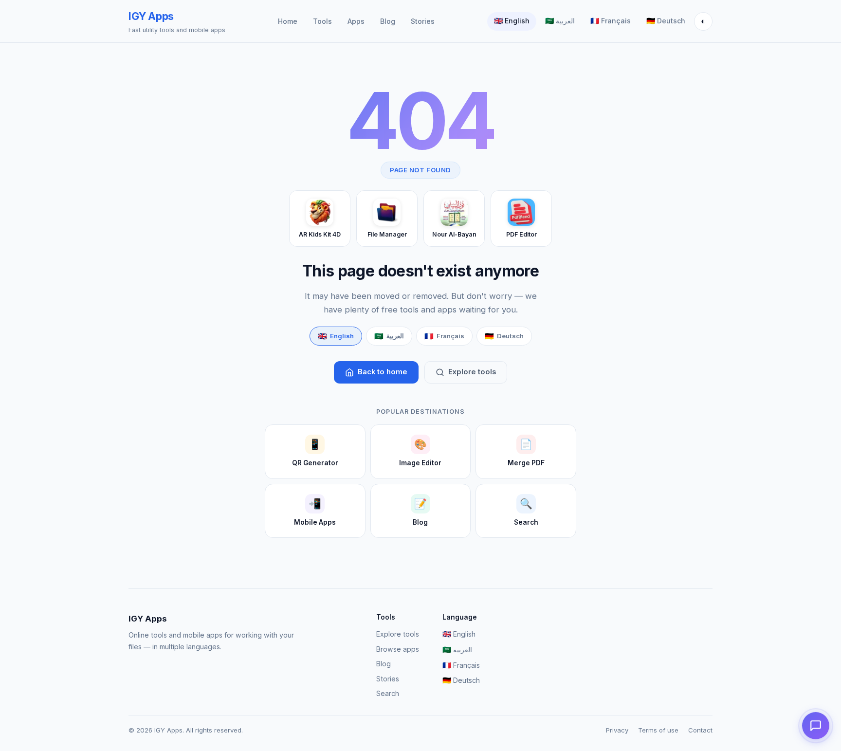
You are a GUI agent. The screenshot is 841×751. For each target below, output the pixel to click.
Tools (322, 21)
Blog (387, 21)
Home (287, 21)
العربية (560, 21)
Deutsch (665, 21)
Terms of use (658, 730)
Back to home (382, 371)
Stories (423, 21)
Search (387, 693)
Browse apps (397, 649)
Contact (700, 730)
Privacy (617, 730)
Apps (356, 21)
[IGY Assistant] (815, 725)
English (512, 21)
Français (610, 21)
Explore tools (472, 371)
